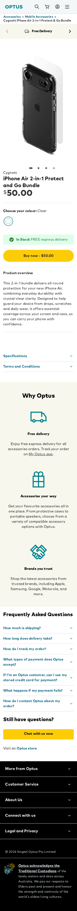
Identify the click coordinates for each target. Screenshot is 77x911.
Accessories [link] (12, 16)
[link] (47, 7)
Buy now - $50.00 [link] (39, 256)
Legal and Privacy (21, 831)
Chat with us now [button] (38, 733)
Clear (42, 211)
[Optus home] (14, 6)
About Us (13, 800)
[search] (37, 7)
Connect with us (20, 816)
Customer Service (21, 784)
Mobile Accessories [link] (39, 16)
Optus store (27, 748)
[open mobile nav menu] (67, 7)
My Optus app (41, 454)
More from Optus (21, 769)
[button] (57, 7)
